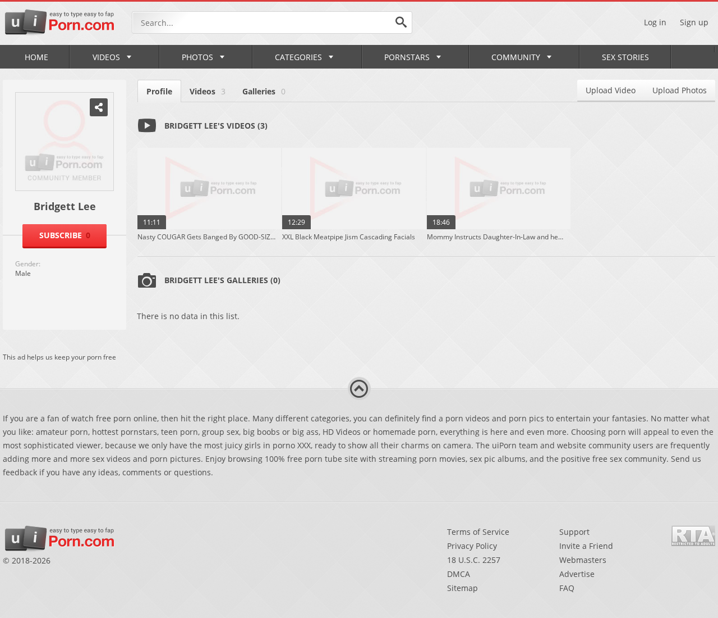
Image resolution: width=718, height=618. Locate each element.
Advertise (577, 574)
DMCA (458, 574)
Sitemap (462, 588)
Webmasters (582, 560)
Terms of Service (478, 531)
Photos (197, 57)
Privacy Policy (472, 545)
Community (515, 57)
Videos (106, 57)
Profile (159, 91)
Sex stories (625, 57)
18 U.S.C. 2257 (473, 560)
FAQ (566, 588)
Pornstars (407, 57)
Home (36, 57)
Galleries (264, 91)
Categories (298, 57)
